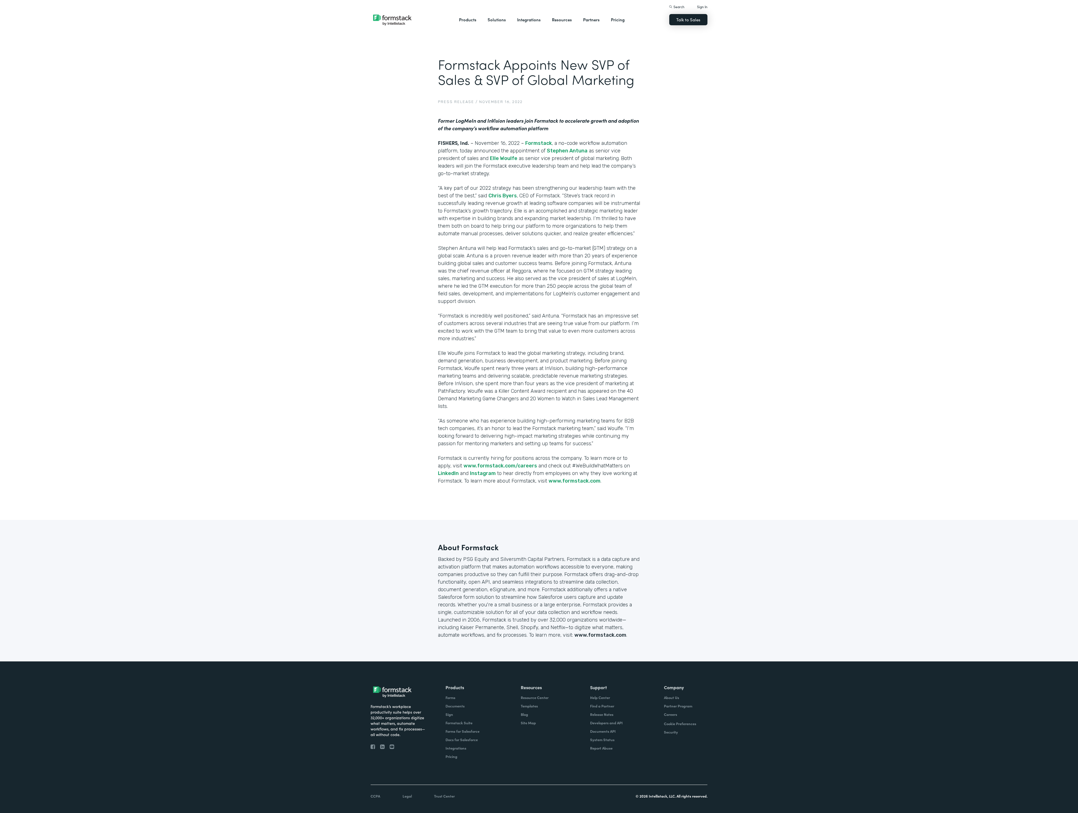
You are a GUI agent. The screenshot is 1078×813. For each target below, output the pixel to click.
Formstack (538, 143)
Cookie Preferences (680, 723)
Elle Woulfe (503, 158)
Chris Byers (502, 196)
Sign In (702, 6)
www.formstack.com (574, 481)
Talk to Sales (688, 19)
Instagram (483, 473)
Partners (591, 19)
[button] (467, 19)
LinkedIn (448, 473)
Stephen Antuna (567, 151)
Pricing (618, 19)
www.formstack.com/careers (500, 466)
